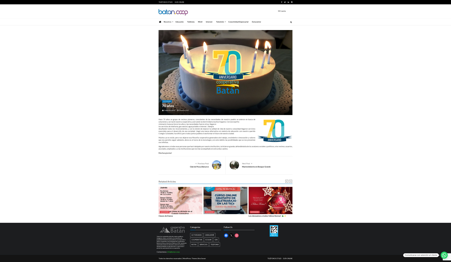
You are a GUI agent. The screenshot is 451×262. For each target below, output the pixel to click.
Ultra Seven (201, 258)
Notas (193, 244)
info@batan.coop (173, 252)
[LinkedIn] (288, 2)
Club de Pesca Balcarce (199, 167)
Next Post (246, 163)
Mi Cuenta (282, 11)
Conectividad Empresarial (238, 22)
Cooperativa (196, 240)
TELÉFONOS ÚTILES (166, 2)
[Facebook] (281, 2)
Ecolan (208, 240)
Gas (216, 240)
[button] (444, 255)
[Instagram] (291, 2)
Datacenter (256, 22)
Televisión (220, 22)
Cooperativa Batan (169, 110)
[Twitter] (285, 2)
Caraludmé (209, 235)
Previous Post (203, 163)
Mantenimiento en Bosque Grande (256, 167)
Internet (209, 22)
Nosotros (167, 22)
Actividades (167, 101)
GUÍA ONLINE (179, 2)
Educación (180, 22)
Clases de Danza (166, 216)
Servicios (203, 244)
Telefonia (190, 22)
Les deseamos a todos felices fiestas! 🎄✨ (267, 216)
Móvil (200, 22)
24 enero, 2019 (184, 110)
